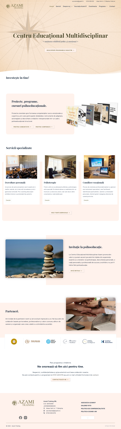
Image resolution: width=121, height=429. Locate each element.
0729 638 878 (90, 1)
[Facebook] (20, 417)
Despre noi (66, 6)
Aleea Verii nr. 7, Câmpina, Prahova (105, 1)
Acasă (52, 6)
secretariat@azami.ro (78, 1)
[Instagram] (25, 417)
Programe (102, 6)
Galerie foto (86, 405)
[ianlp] (14, 341)
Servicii (58, 6)
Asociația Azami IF (80, 6)
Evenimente (93, 6)
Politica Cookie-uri (89, 411)
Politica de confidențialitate (93, 408)
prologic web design (110, 426)
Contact (112, 6)
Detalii (8, 200)
